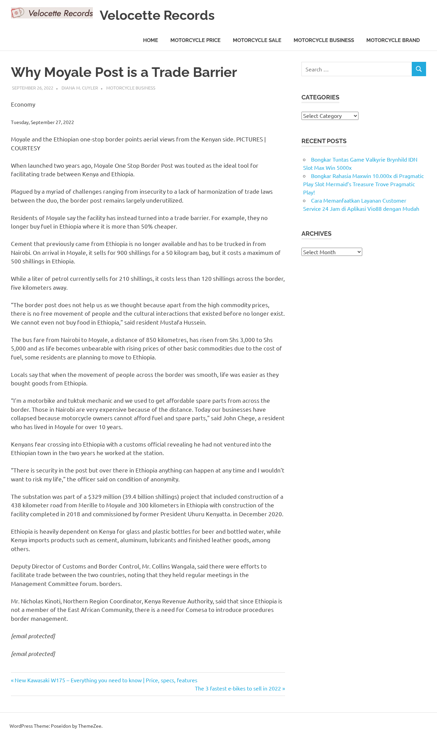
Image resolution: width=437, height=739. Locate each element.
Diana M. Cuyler (79, 88)
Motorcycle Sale (257, 40)
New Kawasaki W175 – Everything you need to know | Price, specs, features (105, 679)
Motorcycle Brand (393, 40)
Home (150, 40)
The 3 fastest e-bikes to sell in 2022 (238, 688)
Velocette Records (157, 15)
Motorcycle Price (195, 40)
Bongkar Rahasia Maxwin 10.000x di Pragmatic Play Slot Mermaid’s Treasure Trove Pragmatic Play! (363, 183)
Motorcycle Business (324, 40)
